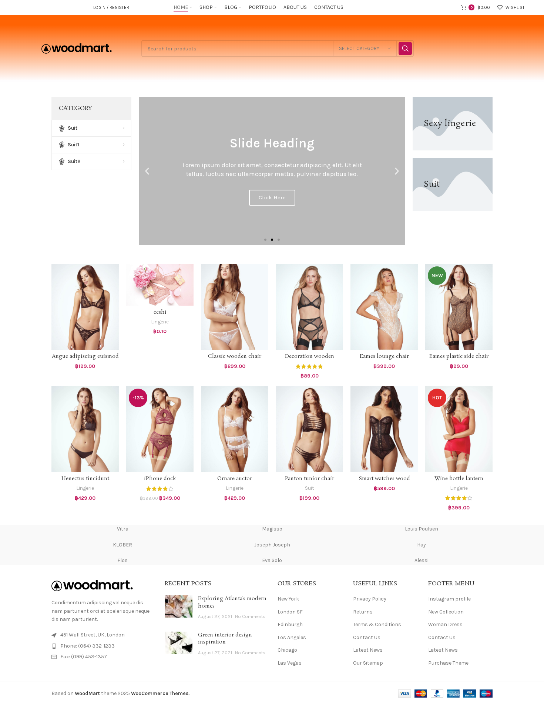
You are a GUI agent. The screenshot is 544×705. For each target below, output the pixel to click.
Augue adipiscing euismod (85, 356)
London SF (290, 612)
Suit (309, 488)
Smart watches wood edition (384, 482)
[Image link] (92, 585)
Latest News (368, 650)
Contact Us (366, 637)
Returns (363, 612)
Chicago (287, 650)
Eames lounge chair (384, 356)
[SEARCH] (405, 48)
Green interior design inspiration (225, 638)
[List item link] (102, 646)
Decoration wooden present (309, 360)
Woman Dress (445, 624)
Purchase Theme (448, 663)
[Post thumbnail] (178, 607)
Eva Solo (272, 560)
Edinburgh (290, 624)
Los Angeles (292, 637)
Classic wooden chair (234, 356)
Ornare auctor (234, 478)
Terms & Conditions (377, 624)
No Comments (250, 616)
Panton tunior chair (309, 478)
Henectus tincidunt (85, 478)
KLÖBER (122, 545)
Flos (122, 560)
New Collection (446, 612)
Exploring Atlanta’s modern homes (232, 602)
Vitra (122, 529)
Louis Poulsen (421, 529)
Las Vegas (290, 663)
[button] (147, 171)
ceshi (160, 312)
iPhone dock (160, 478)
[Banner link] (453, 123)
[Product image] (85, 306)
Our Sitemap (368, 663)
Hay (421, 545)
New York (288, 599)
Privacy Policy (369, 599)
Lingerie (160, 322)
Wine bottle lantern (458, 478)
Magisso (272, 529)
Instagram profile (449, 599)
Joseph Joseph (272, 545)
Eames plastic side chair (458, 356)
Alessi (421, 560)
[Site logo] (76, 48)
